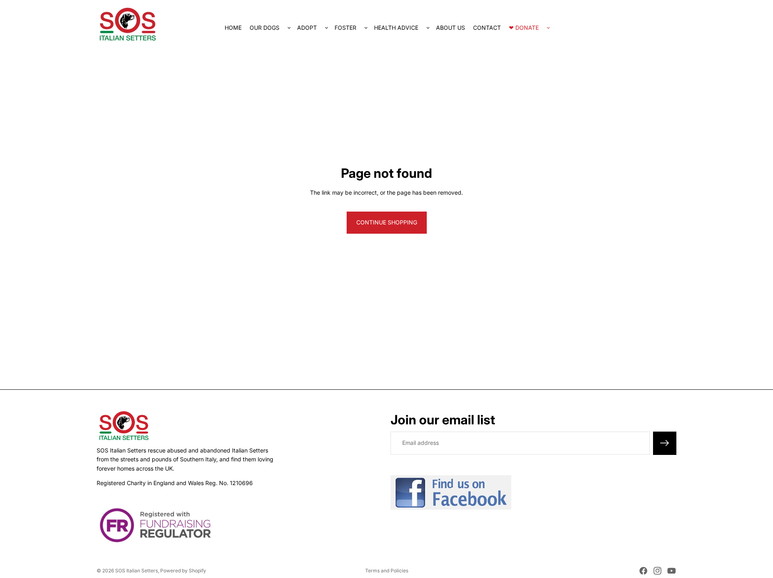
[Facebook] (643, 571)
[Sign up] (664, 443)
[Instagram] (657, 571)
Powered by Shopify (183, 571)
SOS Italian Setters (136, 571)
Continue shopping (386, 222)
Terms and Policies (386, 571)
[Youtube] (671, 571)
